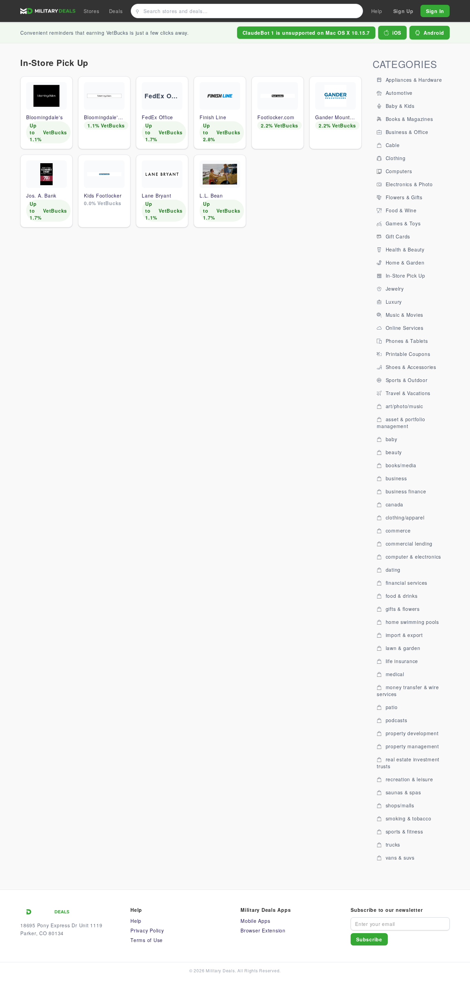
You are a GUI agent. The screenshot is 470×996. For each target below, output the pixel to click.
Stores (91, 11)
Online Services (404, 327)
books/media (400, 465)
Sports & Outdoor (406, 380)
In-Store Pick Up (404, 275)
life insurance (401, 661)
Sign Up (403, 11)
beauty (393, 452)
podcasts (395, 720)
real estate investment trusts (408, 763)
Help (135, 920)
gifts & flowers (402, 608)
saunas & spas (402, 792)
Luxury (393, 301)
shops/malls (399, 805)
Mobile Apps (255, 920)
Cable (392, 145)
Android (434, 32)
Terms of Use (146, 940)
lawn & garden (402, 648)
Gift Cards (397, 236)
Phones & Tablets (406, 340)
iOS (396, 32)
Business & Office (406, 131)
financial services (405, 582)
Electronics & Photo (408, 184)
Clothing (395, 158)
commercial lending (408, 543)
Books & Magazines (408, 118)
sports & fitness (403, 831)
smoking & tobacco (407, 818)
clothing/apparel (404, 517)
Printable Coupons (407, 353)
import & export (403, 634)
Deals (116, 11)
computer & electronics (412, 556)
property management (411, 746)
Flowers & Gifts (403, 197)
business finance (405, 491)
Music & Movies (403, 314)
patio (391, 707)
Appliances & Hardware (413, 79)
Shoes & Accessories (410, 366)
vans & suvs (399, 857)
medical (394, 674)
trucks (392, 844)
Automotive (398, 92)
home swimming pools (411, 621)
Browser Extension (263, 930)
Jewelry (394, 288)
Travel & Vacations (407, 393)
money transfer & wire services (408, 690)
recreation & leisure (408, 779)
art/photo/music (403, 406)
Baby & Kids (399, 105)
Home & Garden (404, 262)
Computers (398, 171)
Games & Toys (402, 223)
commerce (397, 530)
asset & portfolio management (401, 422)
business (395, 478)
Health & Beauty (404, 249)
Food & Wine (400, 210)
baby (390, 439)
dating (392, 569)
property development (411, 733)
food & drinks (401, 595)
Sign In (435, 11)
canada (393, 504)
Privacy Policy (147, 930)
